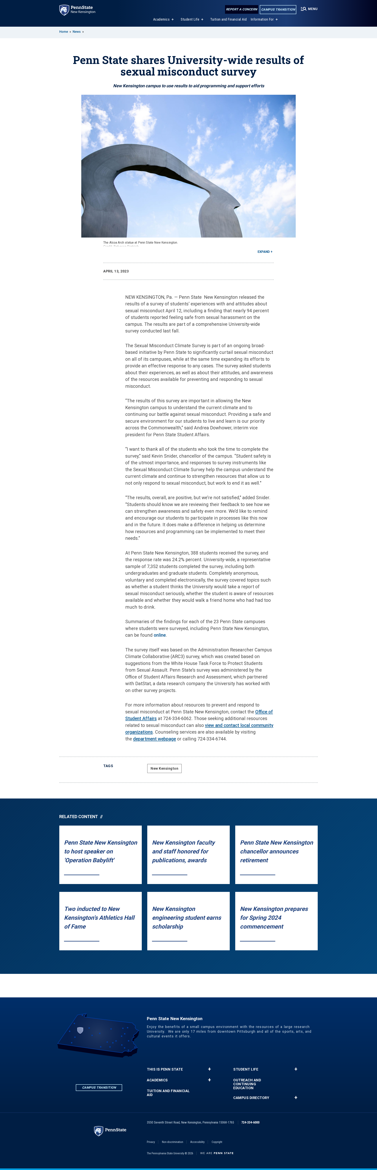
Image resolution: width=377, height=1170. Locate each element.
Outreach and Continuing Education (247, 1084)
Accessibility (197, 1142)
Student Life (190, 19)
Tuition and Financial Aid (228, 19)
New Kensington (164, 768)
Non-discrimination (172, 1142)
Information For (262, 19)
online (160, 635)
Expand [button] (264, 252)
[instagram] (99, 1068)
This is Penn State (165, 1069)
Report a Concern (241, 9)
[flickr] (109, 1068)
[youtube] (119, 1068)
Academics (161, 19)
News (77, 32)
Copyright (217, 1142)
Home (63, 32)
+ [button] (209, 1069)
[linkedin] (78, 1068)
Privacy (151, 1142)
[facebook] (89, 1068)
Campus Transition (278, 9)
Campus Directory (251, 1098)
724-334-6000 (250, 1122)
